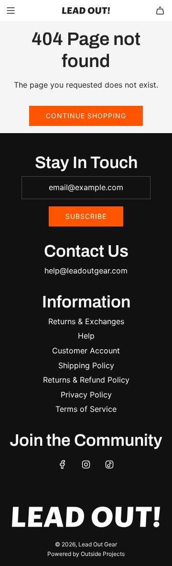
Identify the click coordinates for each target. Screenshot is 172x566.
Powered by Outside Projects (86, 553)
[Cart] (160, 10)
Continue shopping (86, 116)
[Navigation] (10, 10)
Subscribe (86, 216)
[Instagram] (86, 464)
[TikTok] (109, 464)
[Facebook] (62, 464)
